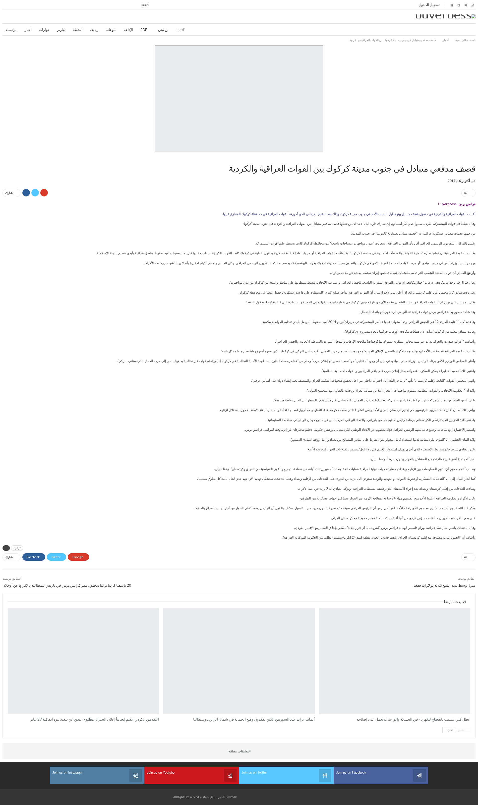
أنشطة (77, 29)
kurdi (145, 5)
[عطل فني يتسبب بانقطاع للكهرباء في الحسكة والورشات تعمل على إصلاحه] (394, 661)
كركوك (17, 548)
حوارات (44, 29)
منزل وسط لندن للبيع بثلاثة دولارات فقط (445, 585)
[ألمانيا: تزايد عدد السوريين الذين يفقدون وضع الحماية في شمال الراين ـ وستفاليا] (238, 661)
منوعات (111, 29)
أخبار (28, 29)
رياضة (94, 29)
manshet (9, 608)
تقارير (61, 29)
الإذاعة (128, 29)
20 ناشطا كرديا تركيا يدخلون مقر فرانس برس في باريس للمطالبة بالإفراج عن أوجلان (66, 585)
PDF (143, 29)
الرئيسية (11, 29)
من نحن (164, 29)
